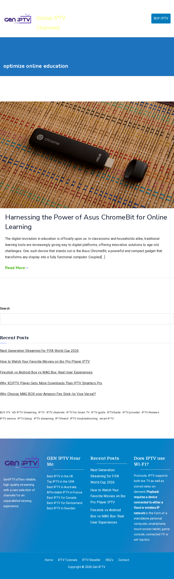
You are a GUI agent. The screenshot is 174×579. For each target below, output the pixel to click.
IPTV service (8, 418)
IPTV (41, 412)
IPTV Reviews (150, 412)
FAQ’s (82, 24)
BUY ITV (5, 412)
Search (5, 308)
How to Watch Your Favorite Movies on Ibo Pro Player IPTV (45, 362)
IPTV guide (98, 412)
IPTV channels (55, 412)
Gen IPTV (51, 8)
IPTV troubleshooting (84, 418)
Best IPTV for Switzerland (64, 503)
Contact (98, 24)
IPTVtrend (61, 418)
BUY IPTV (161, 18)
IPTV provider (131, 412)
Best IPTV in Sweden (61, 508)
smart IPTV (107, 418)
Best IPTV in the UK (60, 476)
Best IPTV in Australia (62, 487)
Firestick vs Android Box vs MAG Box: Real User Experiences (46, 372)
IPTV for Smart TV (77, 412)
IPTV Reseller (132, 13)
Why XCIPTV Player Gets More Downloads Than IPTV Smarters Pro (51, 383)
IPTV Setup (25, 418)
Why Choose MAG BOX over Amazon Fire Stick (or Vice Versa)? (48, 394)
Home (82, 13)
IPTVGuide (114, 412)
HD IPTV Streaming (24, 412)
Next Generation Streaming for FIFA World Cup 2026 (39, 351)
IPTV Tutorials (103, 13)
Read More (15, 267)
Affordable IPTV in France (64, 492)
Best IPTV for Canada (61, 497)
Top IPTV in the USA (60, 481)
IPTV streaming (43, 418)
